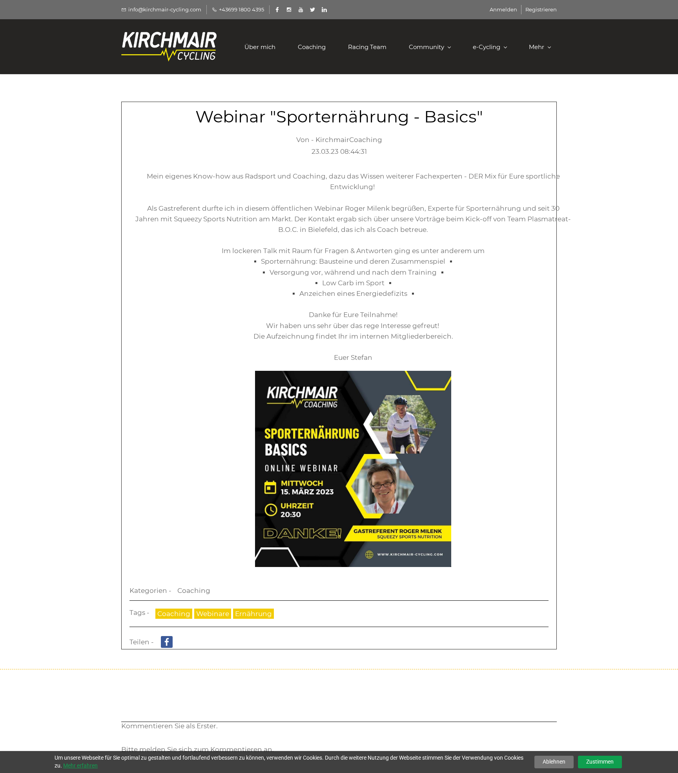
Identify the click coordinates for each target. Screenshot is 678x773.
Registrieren (541, 9)
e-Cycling (486, 47)
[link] (353, 376)
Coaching (312, 47)
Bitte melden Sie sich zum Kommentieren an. (197, 749)
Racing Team (367, 47)
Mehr (536, 47)
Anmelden (503, 9)
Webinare (212, 614)
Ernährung (253, 614)
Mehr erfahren (80, 765)
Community (426, 47)
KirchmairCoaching (348, 140)
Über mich (259, 47)
